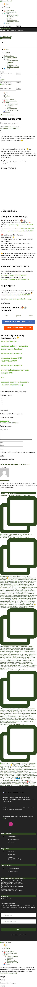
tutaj (4, 818)
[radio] (20, 399)
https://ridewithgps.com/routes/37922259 (20, 225)
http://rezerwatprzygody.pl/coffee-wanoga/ (19, 299)
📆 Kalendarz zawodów (10, 12)
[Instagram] (11, 824)
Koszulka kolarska (13, 871)
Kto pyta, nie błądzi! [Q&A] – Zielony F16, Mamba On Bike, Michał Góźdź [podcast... (12, 881)
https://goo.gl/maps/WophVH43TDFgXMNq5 (15, 279)
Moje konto (10, 16)
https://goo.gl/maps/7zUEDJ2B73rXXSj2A (14, 275)
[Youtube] (16, 824)
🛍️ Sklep (6, 13)
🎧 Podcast (7, 7)
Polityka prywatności (13, 21)
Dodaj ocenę (4, 410)
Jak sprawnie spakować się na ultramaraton (11, 890)
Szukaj (19, 26)
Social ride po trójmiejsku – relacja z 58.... (15, 464)
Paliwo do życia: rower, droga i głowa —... (12, 30)
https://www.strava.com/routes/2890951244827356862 (18, 229)
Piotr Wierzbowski (8, 126)
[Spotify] (21, 824)
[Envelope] (31, 824)
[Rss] (26, 824)
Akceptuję (3, 973)
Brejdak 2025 (11, 854)
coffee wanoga (4, 421)
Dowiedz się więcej (11, 973)
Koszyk (9, 18)
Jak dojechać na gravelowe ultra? (9, 889)
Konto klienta (11, 842)
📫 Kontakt (7, 23)
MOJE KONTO (6, 38)
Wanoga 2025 (12, 851)
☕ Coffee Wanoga (9, 10)
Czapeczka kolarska (13, 868)
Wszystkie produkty (12, 15)
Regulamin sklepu (12, 20)
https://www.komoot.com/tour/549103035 (20, 231)
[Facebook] (5, 824)
